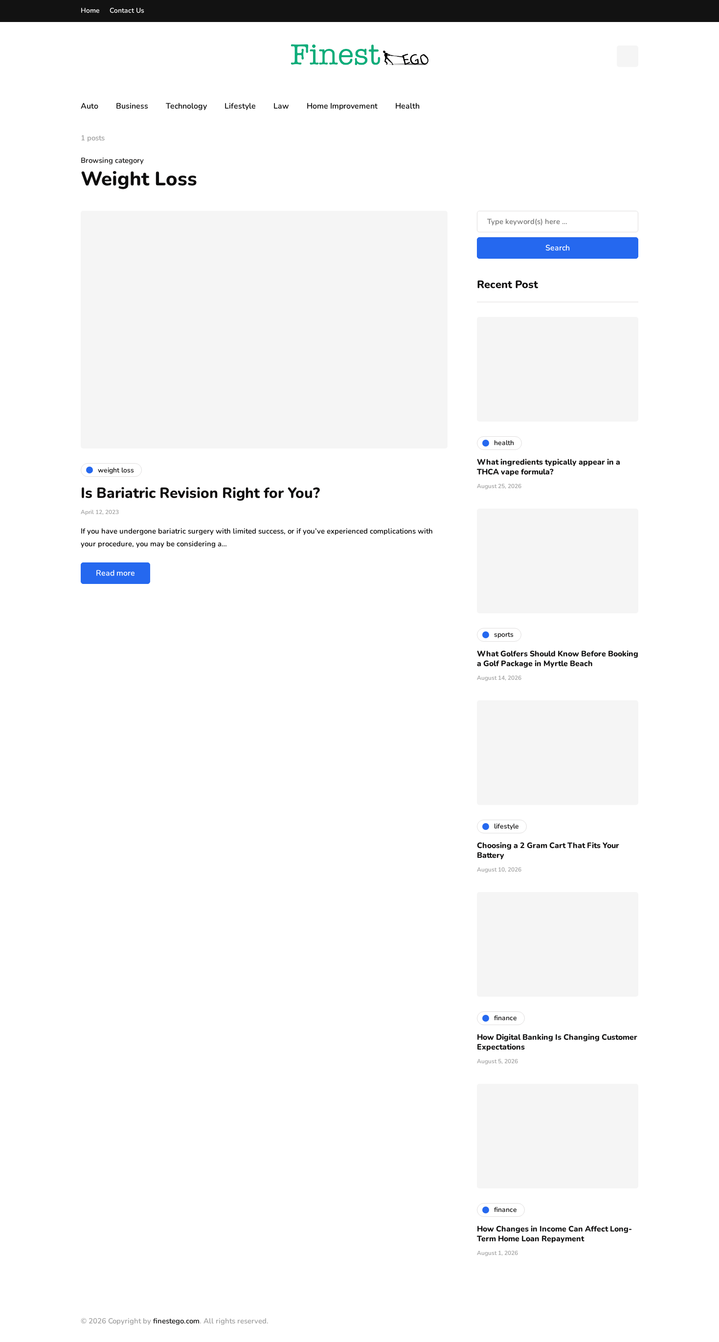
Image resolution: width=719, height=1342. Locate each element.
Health (407, 106)
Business (132, 106)
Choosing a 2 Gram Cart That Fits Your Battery (548, 850)
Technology (186, 106)
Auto (89, 106)
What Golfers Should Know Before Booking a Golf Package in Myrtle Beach (557, 659)
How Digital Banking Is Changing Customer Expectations (557, 1042)
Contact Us (127, 10)
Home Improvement (342, 106)
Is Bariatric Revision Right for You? (200, 493)
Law (281, 106)
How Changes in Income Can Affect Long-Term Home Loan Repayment (554, 1234)
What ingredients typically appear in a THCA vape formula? (548, 467)
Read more (115, 573)
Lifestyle (240, 106)
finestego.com (176, 1321)
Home (90, 10)
